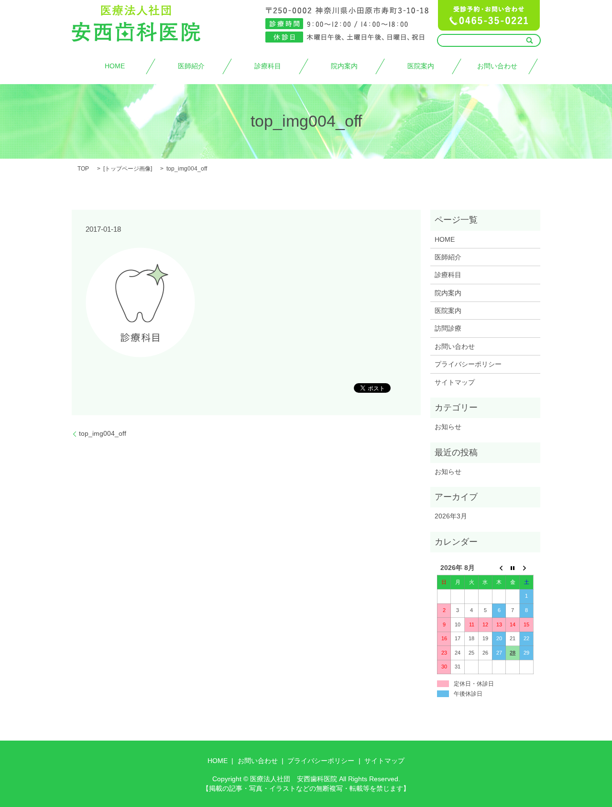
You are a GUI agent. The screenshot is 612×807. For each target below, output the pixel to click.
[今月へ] (513, 568)
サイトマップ (455, 382)
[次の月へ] (527, 568)
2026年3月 (451, 516)
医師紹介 (191, 66)
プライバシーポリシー (468, 364)
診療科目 (267, 66)
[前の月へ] (499, 568)
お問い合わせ (497, 66)
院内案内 (344, 66)
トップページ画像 (128, 168)
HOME (115, 66)
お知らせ (448, 426)
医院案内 (420, 66)
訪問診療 (448, 328)
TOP (83, 168)
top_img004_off (102, 433)
